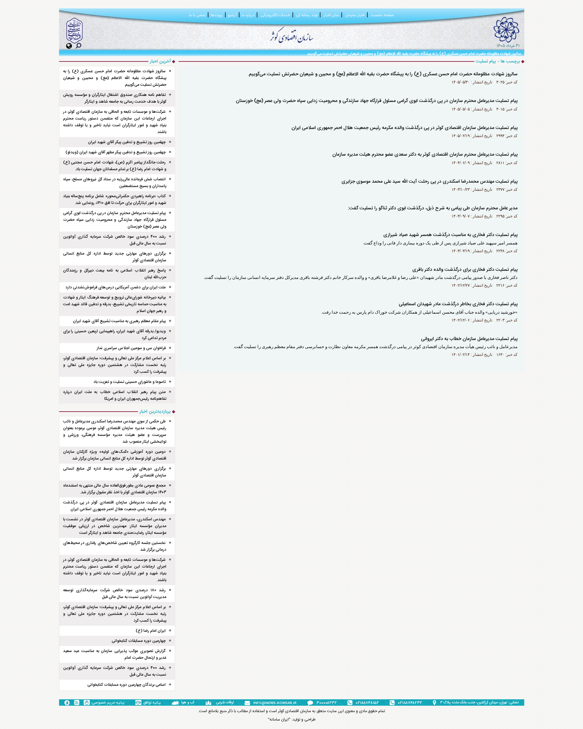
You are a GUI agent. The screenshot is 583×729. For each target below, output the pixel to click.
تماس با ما (197, 15)
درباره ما (248, 15)
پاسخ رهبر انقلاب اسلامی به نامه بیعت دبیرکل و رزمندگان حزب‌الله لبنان (115, 274)
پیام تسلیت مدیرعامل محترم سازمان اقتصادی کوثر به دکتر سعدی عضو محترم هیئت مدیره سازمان (425, 155)
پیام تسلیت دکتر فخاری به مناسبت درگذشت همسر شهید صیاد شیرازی (450, 235)
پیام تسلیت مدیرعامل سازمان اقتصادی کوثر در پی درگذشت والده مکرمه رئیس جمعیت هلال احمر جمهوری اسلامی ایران (405, 128)
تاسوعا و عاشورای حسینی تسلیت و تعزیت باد (129, 382)
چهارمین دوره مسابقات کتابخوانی (139, 640)
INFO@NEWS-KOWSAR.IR (275, 703)
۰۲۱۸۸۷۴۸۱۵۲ (367, 703)
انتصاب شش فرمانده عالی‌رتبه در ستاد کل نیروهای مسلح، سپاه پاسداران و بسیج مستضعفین (115, 182)
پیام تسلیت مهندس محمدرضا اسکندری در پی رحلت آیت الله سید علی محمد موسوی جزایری (429, 182)
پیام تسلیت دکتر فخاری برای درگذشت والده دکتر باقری (465, 270)
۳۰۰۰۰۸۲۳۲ (326, 703)
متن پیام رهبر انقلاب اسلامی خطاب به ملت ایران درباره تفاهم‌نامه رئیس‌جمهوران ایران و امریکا (115, 395)
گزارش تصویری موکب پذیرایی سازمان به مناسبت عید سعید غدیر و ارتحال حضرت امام (115, 654)
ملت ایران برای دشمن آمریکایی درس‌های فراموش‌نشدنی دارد (115, 287)
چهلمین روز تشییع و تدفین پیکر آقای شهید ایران (127, 142)
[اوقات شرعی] (210, 702)
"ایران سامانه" (279, 720)
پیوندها (217, 15)
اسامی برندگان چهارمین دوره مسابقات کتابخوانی (126, 684)
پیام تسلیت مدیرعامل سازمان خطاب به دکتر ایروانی (469, 339)
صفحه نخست (382, 15)
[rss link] (76, 702)
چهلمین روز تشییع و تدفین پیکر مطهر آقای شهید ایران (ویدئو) (115, 152)
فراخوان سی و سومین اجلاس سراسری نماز (131, 348)
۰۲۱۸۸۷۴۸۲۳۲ (410, 703)
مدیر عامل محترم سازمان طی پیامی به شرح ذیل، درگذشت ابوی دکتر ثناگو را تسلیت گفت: (433, 208)
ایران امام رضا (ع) (151, 630)
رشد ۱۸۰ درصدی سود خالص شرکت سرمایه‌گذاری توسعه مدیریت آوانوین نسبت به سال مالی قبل (115, 593)
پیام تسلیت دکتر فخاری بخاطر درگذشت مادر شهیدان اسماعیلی (458, 304)
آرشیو (232, 15)
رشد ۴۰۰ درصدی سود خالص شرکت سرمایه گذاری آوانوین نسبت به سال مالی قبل (115, 240)
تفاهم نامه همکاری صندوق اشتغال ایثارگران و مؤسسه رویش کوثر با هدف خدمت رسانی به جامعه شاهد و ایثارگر (115, 98)
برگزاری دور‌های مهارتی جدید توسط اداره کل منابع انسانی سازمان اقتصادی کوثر (115, 257)
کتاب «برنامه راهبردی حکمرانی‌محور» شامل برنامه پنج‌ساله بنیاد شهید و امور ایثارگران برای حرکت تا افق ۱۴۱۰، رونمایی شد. (115, 199)
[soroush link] (67, 702)
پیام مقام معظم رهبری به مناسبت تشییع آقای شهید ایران (119, 321)
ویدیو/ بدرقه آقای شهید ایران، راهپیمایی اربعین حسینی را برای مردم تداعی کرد (115, 334)
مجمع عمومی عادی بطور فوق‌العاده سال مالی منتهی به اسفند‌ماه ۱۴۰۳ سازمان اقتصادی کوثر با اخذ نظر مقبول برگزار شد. (115, 489)
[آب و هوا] (176, 702)
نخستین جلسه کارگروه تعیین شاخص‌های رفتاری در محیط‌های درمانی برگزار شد (115, 546)
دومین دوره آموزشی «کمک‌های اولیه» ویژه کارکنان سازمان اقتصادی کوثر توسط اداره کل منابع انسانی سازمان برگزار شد (115, 455)
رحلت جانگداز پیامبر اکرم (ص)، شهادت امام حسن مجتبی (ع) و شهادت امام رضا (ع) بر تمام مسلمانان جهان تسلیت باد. (115, 166)
